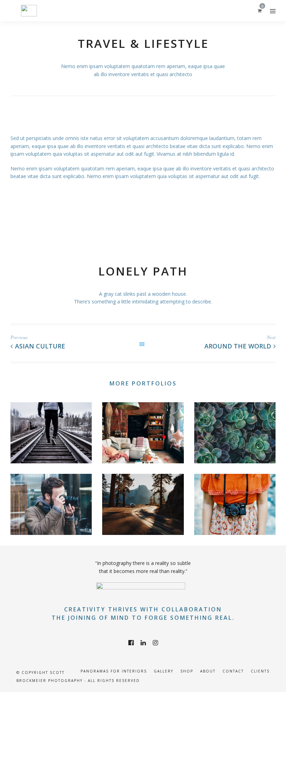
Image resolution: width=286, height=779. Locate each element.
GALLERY (163, 671)
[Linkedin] (143, 643)
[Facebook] (131, 643)
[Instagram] (155, 643)
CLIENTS (260, 671)
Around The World (237, 346)
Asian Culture (40, 346)
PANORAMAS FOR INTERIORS (114, 671)
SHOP (186, 671)
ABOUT (208, 671)
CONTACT (233, 671)
